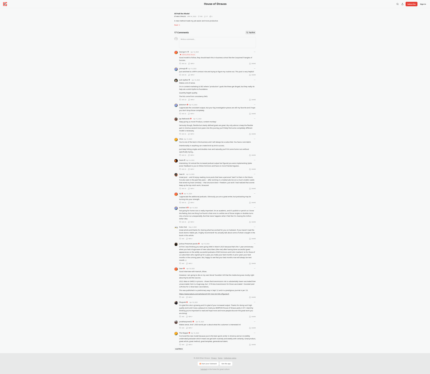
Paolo (181, 160)
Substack (204, 369)
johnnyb (182, 68)
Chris (181, 139)
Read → (177, 25)
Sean (181, 268)
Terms (220, 358)
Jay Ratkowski (184, 118)
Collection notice (230, 358)
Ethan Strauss (180, 16)
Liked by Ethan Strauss (188, 54)
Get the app (226, 364)
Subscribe (411, 4)
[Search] (397, 4)
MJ (180, 193)
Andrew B (183, 207)
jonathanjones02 (185, 321)
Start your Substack (209, 364)
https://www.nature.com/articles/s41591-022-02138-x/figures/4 (204, 294)
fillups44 (182, 302)
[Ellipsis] (254, 52)
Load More (179, 349)
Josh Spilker (183, 80)
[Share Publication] (402, 4)
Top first (252, 33)
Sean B (181, 174)
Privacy (214, 358)
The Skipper (183, 333)
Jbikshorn (182, 104)
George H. (183, 52)
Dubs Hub (183, 227)
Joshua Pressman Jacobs (188, 243)
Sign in (423, 4)
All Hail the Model (181, 13)
